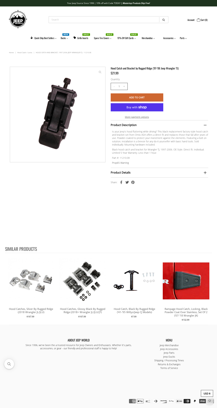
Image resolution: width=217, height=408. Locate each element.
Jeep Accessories (169, 349)
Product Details (121, 172)
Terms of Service (169, 368)
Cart (204, 19)
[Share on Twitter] (127, 182)
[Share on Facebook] (121, 182)
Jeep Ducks (169, 356)
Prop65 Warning (120, 162)
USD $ (207, 393)
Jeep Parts (169, 352)
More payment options (137, 117)
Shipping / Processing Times (169, 360)
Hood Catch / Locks (24, 52)
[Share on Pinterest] (132, 182)
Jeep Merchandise (169, 345)
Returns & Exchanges (169, 364)
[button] (9, 364)
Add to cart (31, 284)
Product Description (124, 125)
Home (11, 52)
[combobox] (109, 19)
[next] (208, 289)
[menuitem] (43, 37)
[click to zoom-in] (100, 72)
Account (191, 19)
